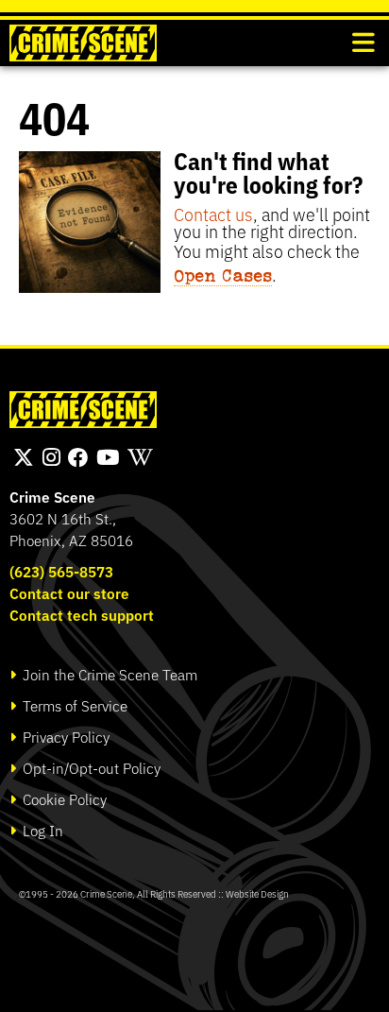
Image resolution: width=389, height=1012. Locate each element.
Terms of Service (73, 705)
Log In (41, 830)
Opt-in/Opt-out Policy (90, 768)
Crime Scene (52, 496)
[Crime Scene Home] (83, 43)
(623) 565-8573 (61, 571)
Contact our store (69, 593)
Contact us (213, 213)
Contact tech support (81, 615)
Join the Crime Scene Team (108, 674)
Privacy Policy (64, 736)
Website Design (257, 893)
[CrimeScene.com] (83, 409)
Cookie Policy (63, 799)
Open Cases (223, 275)
